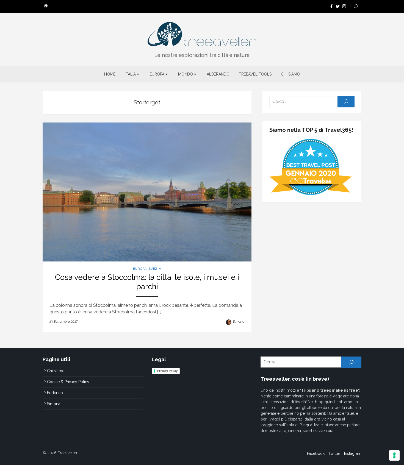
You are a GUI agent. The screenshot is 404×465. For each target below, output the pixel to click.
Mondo (185, 74)
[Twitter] (338, 6)
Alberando (218, 74)
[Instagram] (344, 6)
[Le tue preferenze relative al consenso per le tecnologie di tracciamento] (394, 455)
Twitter (334, 453)
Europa (157, 74)
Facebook (316, 453)
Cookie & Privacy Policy (68, 382)
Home (109, 74)
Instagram (352, 453)
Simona (239, 321)
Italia (130, 74)
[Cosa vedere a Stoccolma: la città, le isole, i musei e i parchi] (147, 192)
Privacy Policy (167, 371)
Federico (55, 393)
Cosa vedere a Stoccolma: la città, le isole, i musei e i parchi (147, 282)
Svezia (155, 269)
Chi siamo (290, 74)
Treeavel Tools (255, 74)
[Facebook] (331, 6)
